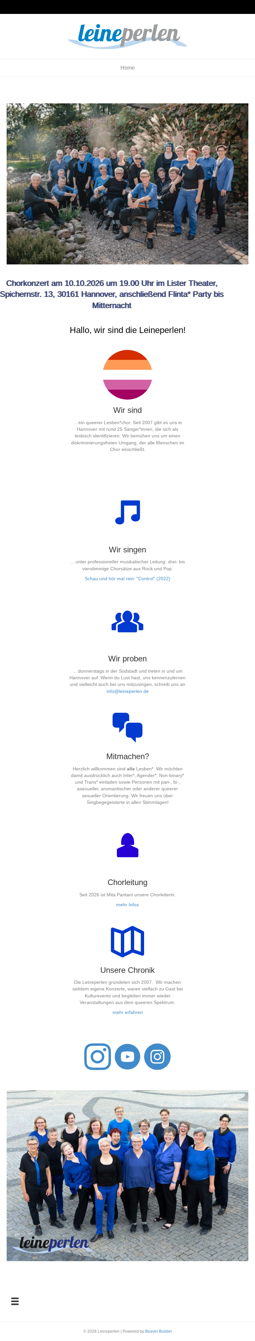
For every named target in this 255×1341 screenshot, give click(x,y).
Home (128, 68)
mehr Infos (127, 904)
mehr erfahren (128, 1012)
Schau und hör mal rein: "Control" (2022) (127, 578)
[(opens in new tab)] (127, 856)
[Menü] (15, 1301)
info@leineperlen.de (128, 691)
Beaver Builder (158, 1331)
